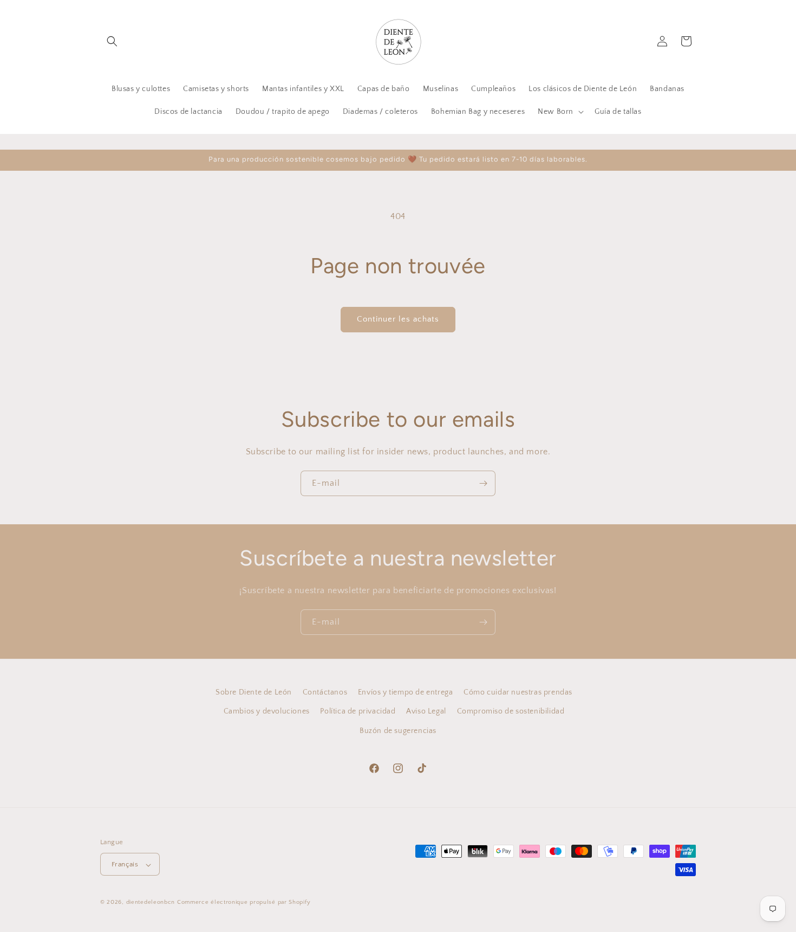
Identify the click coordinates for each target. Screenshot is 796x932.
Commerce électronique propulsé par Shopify (243, 902)
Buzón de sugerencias (398, 730)
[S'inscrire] (483, 483)
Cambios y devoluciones (267, 711)
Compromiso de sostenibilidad (511, 711)
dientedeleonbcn (150, 902)
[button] (112, 41)
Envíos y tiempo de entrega (405, 692)
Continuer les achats (398, 319)
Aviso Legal (426, 711)
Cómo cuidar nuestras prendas (518, 692)
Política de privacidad (357, 711)
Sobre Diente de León (254, 692)
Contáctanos (325, 692)
